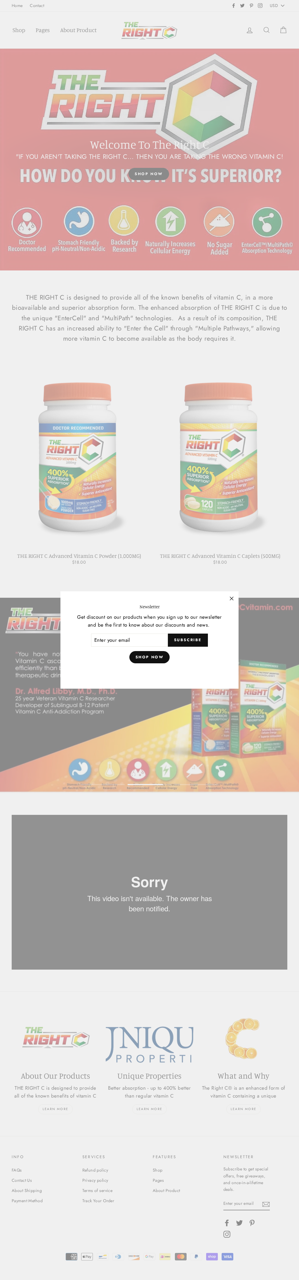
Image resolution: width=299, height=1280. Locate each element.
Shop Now (149, 657)
